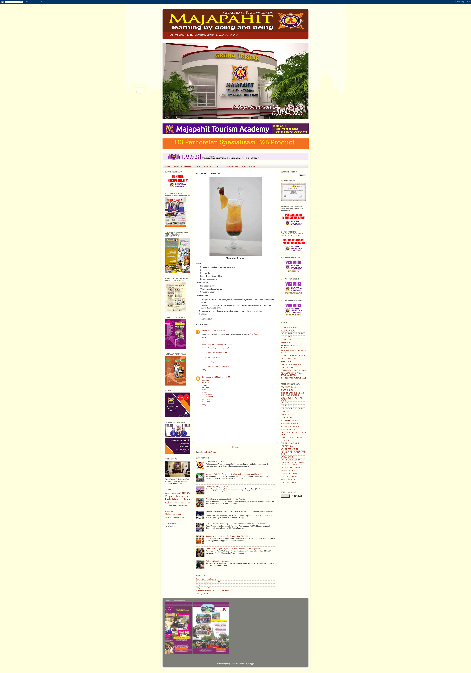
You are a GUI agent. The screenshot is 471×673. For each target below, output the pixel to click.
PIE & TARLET (286, 418)
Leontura (234, 664)
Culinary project (202, 594)
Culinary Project (231, 166)
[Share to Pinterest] (211, 319)
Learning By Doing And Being (217, 486)
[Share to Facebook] (209, 319)
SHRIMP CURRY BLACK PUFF (293, 409)
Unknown (206, 331)
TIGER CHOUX (287, 390)
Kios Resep (254, 334)
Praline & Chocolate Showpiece (218, 561)
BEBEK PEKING (287, 340)
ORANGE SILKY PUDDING (291, 468)
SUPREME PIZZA (288, 412)
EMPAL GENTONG (288, 358)
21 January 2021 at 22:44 (225, 344)
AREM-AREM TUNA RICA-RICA (293, 370)
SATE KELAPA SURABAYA (291, 364)
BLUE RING (285, 440)
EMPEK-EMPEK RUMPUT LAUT (293, 378)
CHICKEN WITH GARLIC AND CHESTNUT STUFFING (292, 394)
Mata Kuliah (208, 166)
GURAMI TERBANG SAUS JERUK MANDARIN (291, 374)
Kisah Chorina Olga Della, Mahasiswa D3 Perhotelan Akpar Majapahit (233, 549)
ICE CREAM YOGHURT (290, 423)
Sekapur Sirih (185, 503)
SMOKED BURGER (288, 471)
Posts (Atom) (211, 452)
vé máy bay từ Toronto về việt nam (215, 366)
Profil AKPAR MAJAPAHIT (215, 462)
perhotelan (206, 380)
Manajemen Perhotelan (183, 166)
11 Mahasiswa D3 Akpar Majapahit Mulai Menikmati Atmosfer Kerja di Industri (236, 524)
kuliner (204, 392)
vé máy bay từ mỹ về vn (211, 357)
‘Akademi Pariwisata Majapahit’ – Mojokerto (212, 591)
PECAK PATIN (286, 337)
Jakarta (204, 385)
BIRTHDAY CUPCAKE (289, 476)
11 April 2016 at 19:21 (218, 331)
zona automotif (207, 397)
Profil (219, 166)
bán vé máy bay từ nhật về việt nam (215, 362)
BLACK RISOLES (287, 406)
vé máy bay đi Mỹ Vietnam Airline (214, 352)
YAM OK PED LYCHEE (289, 449)
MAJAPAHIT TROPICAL (290, 421)
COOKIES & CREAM (289, 474)
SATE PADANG (287, 367)
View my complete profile (174, 517)
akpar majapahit (174, 514)
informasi (205, 383)
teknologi (205, 387)
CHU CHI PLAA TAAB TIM (291, 443)
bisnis (204, 390)
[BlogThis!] (204, 319)
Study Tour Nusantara (204, 585)
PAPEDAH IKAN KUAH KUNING (293, 334)
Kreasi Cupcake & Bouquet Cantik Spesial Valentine (226, 499)
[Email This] (202, 319)
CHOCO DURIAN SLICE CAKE (293, 437)
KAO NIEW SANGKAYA (290, 426)
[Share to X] (206, 319)
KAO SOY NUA (287, 446)
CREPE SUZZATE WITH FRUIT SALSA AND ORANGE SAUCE (293, 464)
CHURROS (285, 415)
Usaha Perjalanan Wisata (176, 505)
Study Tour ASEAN (203, 588)
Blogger (251, 664)
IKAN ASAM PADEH (288, 331)
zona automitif (207, 394)
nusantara (205, 399)
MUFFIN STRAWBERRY (290, 460)
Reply (204, 337)
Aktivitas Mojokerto (249, 166)
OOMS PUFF (286, 403)
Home (167, 166)
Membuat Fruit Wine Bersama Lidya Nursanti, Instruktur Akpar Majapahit (234, 474)
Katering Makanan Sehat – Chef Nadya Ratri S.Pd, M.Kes (228, 536)
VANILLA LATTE (287, 457)
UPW (198, 166)
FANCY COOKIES (288, 479)
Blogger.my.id (207, 377)
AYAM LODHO (286, 361)
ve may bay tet (208, 344)
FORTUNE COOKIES (289, 482)
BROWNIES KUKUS (288, 387)
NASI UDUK (285, 343)
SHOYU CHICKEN (288, 429)
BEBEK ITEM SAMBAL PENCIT (293, 355)
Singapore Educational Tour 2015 (209, 582)
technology (206, 401)
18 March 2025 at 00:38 (223, 377)
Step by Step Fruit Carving (206, 579)
